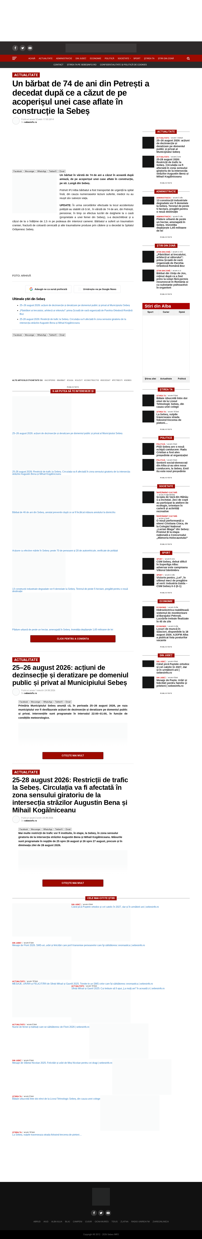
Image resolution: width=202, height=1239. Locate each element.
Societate (123, 58)
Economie (95, 58)
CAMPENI (77, 1221)
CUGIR (88, 1221)
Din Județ (81, 58)
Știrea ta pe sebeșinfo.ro (81, 64)
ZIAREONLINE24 (161, 1221)
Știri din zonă (166, 58)
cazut (79, 380)
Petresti (118, 380)
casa (70, 380)
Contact (58, 64)
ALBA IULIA (56, 1221)
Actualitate (45, 58)
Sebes (128, 380)
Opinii (182, 312)
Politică (109, 58)
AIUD (45, 1221)
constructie (92, 380)
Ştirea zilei (150, 379)
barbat (61, 380)
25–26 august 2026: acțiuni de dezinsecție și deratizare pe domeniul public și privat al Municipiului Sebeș (75, 305)
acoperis (50, 380)
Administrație (64, 58)
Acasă (31, 58)
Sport (136, 58)
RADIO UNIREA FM (140, 1221)
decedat (106, 380)
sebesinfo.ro (30, 122)
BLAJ (67, 1221)
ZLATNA (124, 1221)
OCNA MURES (102, 1221)
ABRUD (37, 1221)
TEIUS (114, 1221)
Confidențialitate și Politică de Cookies (123, 64)
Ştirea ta (149, 58)
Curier (166, 312)
